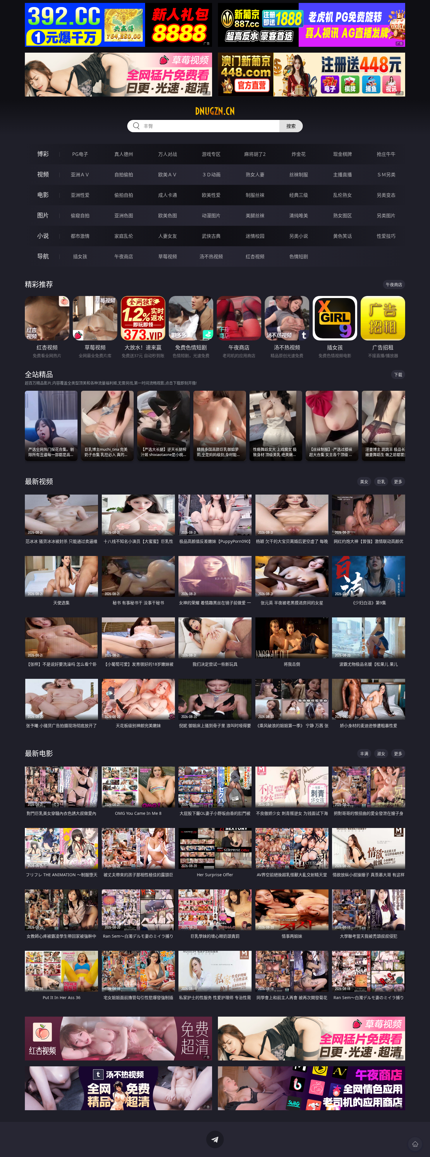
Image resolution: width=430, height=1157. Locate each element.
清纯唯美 (298, 215)
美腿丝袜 (255, 215)
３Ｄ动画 (211, 174)
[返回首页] (415, 1144)
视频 (43, 174)
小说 (43, 236)
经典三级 (298, 195)
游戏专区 (211, 154)
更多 (398, 481)
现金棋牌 (342, 154)
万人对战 (167, 154)
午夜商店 (123, 256)
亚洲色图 (123, 215)
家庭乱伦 (123, 236)
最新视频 (39, 481)
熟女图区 (342, 215)
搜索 (291, 126)
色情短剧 (298, 256)
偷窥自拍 (80, 215)
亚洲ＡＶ (80, 174)
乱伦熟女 (342, 195)
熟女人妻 (255, 174)
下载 (398, 374)
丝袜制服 (298, 174)
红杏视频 (255, 256)
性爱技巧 (386, 236)
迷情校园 (255, 236)
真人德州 (123, 154)
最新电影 (39, 753)
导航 (43, 256)
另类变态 (386, 195)
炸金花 (299, 154)
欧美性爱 (211, 195)
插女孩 (80, 256)
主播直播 (342, 174)
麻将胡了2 (255, 154)
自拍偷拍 (123, 174)
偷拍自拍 (123, 195)
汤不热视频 (211, 256)
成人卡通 (167, 195)
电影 (43, 195)
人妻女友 (167, 236)
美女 (364, 481)
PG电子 (80, 154)
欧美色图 (167, 215)
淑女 (381, 753)
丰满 (364, 753)
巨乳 (381, 481)
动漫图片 (211, 215)
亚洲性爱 (80, 195)
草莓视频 (167, 256)
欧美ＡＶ (167, 174)
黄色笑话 (342, 236)
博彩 (43, 154)
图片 (43, 215)
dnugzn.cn (215, 111)
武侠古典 (211, 236)
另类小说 (298, 236)
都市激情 (80, 236)
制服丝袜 (255, 195)
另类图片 (386, 215)
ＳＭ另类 (386, 174)
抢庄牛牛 (386, 154)
